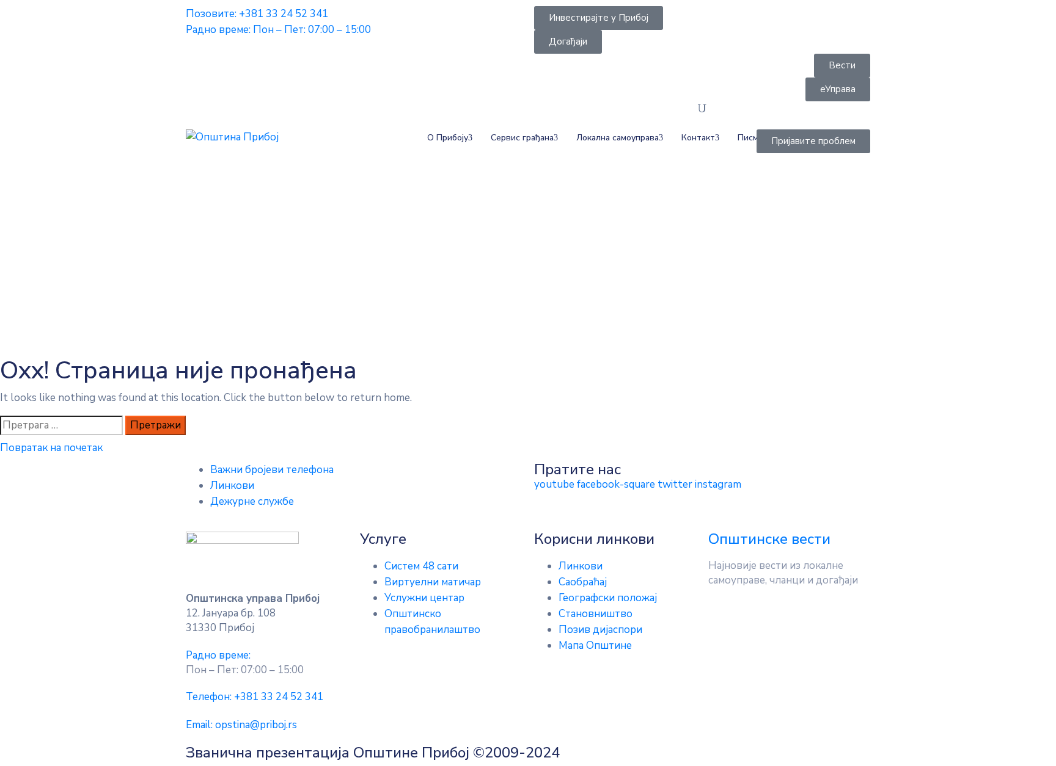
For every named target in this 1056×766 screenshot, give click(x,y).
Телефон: (254, 697)
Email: (241, 725)
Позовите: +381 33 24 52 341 (257, 14)
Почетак (209, 265)
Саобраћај (583, 582)
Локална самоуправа (617, 137)
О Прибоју (447, 137)
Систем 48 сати (421, 566)
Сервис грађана (522, 137)
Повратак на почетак (51, 448)
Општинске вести (769, 539)
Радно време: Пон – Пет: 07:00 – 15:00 (278, 30)
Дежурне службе (252, 501)
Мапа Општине (595, 645)
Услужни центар (424, 598)
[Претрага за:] (61, 425)
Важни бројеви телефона (272, 470)
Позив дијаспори (600, 630)
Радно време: (218, 655)
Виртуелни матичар (432, 582)
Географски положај (608, 598)
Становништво (595, 614)
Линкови (232, 486)
